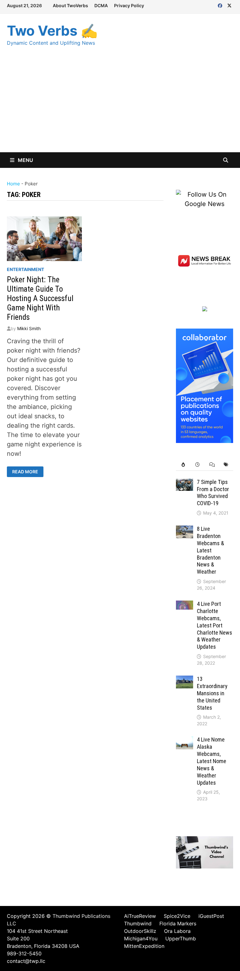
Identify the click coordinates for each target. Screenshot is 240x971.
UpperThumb (180, 938)
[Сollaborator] (204, 385)
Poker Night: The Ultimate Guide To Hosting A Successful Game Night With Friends (40, 298)
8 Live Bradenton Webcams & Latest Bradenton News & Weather (210, 550)
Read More (26, 471)
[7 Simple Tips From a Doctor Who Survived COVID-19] (184, 483)
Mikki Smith (29, 328)
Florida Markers (177, 923)
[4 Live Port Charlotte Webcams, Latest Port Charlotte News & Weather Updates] (184, 605)
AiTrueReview (140, 916)
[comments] (212, 465)
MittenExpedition (144, 946)
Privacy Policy (129, 5)
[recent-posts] (197, 465)
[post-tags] (226, 465)
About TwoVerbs (70, 5)
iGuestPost (211, 916)
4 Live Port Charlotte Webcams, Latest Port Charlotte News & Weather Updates (214, 625)
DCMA (101, 5)
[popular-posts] (183, 465)
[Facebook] (221, 5)
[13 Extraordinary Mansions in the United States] (184, 680)
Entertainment (25, 269)
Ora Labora (177, 931)
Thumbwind (138, 923)
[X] (229, 5)
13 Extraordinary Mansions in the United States (212, 693)
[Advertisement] (120, 105)
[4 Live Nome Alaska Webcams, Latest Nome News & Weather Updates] (184, 741)
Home (13, 184)
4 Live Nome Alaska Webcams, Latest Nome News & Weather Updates (211, 761)
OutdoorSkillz (140, 931)
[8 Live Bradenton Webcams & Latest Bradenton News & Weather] (184, 530)
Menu (25, 160)
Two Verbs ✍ (52, 30)
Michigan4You (141, 938)
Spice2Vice (177, 916)
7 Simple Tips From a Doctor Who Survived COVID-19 (213, 493)
